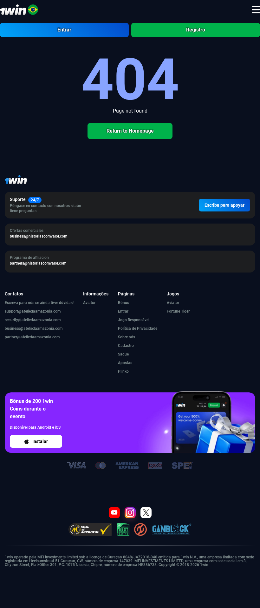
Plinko (123, 371)
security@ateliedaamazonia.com (33, 320)
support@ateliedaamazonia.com (33, 311)
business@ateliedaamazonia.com (33, 328)
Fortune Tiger (178, 311)
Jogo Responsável (133, 320)
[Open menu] (256, 10)
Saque (123, 354)
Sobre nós (126, 337)
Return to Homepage (130, 131)
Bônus (123, 303)
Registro (195, 30)
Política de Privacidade (137, 328)
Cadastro (126, 346)
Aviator (89, 303)
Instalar (40, 441)
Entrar (64, 30)
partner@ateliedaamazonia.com (32, 337)
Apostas (125, 363)
